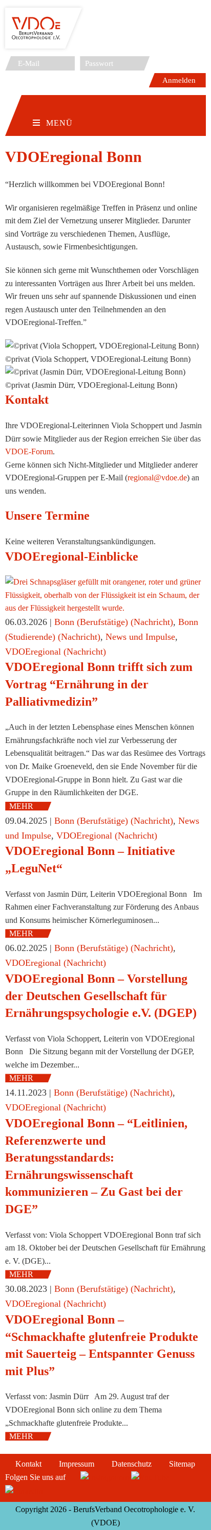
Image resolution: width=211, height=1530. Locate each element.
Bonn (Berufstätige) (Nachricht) (113, 622)
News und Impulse (140, 637)
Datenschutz (132, 1463)
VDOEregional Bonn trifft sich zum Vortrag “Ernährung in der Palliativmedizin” (99, 684)
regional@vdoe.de (157, 477)
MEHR (21, 806)
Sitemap (182, 1463)
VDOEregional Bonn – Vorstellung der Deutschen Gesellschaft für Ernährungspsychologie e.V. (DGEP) (101, 995)
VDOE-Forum (29, 451)
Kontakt (28, 1463)
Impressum (76, 1463)
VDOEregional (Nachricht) (55, 651)
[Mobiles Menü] (53, 107)
